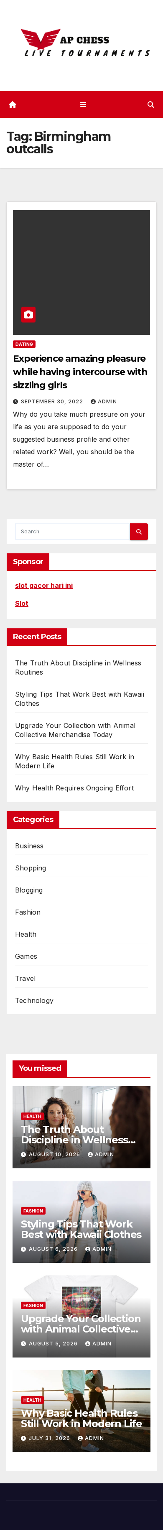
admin (107, 401)
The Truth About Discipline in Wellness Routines (74, 1139)
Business (29, 846)
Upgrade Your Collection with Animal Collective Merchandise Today (80, 1328)
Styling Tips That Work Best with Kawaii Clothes (81, 1229)
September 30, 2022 (53, 401)
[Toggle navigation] (83, 104)
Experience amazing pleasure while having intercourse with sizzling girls (80, 372)
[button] (151, 104)
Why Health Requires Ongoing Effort (74, 788)
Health (25, 934)
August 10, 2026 (55, 1154)
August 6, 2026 (54, 1249)
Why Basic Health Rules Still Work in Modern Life (81, 1418)
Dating (24, 344)
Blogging (29, 890)
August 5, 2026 (54, 1343)
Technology (34, 1000)
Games (26, 956)
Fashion (28, 912)
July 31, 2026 (50, 1438)
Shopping (30, 868)
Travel (25, 978)
